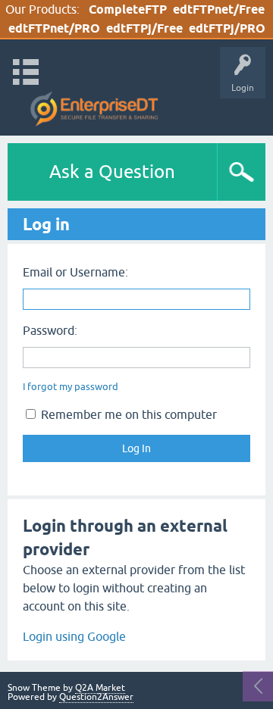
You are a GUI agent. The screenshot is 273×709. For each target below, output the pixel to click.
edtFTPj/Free (144, 28)
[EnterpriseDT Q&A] (94, 109)
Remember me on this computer (127, 414)
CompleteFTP (128, 9)
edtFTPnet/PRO (54, 28)
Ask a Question (112, 171)
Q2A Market (100, 687)
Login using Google (74, 636)
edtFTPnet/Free (219, 9)
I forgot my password (70, 386)
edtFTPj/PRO (227, 28)
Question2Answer (96, 697)
